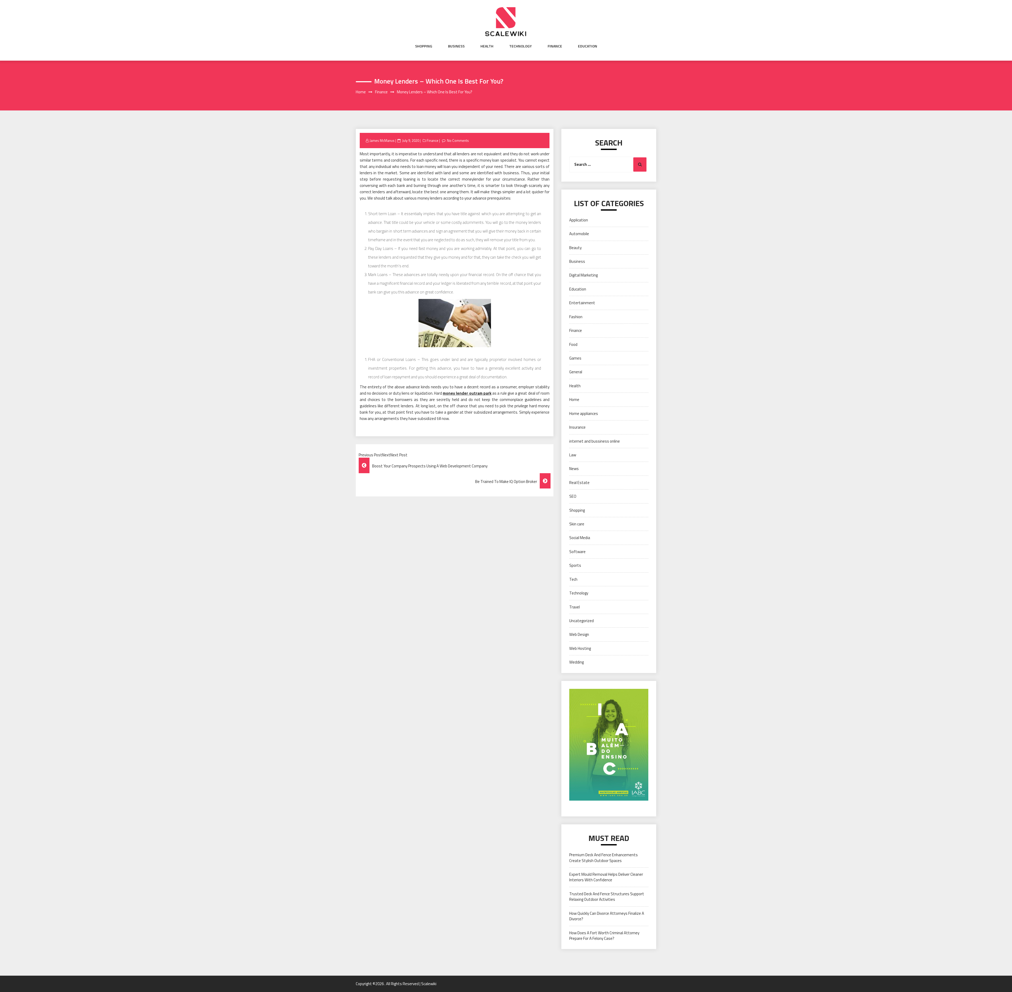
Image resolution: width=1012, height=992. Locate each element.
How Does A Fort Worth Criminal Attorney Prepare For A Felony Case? (604, 935)
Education (587, 46)
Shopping (423, 46)
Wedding (576, 662)
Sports (575, 565)
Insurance (577, 427)
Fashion (575, 317)
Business (456, 46)
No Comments (458, 140)
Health (486, 46)
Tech (573, 579)
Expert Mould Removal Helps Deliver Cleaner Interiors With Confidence (606, 877)
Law (572, 455)
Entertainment (582, 303)
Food (573, 344)
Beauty (575, 248)
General (575, 372)
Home (574, 399)
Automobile (579, 234)
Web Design (579, 634)
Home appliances (583, 413)
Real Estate (579, 483)
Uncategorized (581, 621)
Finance (555, 46)
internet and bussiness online (594, 441)
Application (578, 220)
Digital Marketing (583, 275)
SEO (572, 496)
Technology (520, 46)
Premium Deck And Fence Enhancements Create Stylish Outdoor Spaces (603, 857)
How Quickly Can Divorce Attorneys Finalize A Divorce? (606, 916)
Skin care (576, 524)
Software (577, 552)
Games (575, 358)
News (574, 469)
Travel (574, 607)
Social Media (579, 538)
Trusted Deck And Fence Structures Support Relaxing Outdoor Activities (606, 896)
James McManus (382, 140)
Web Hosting (580, 648)
